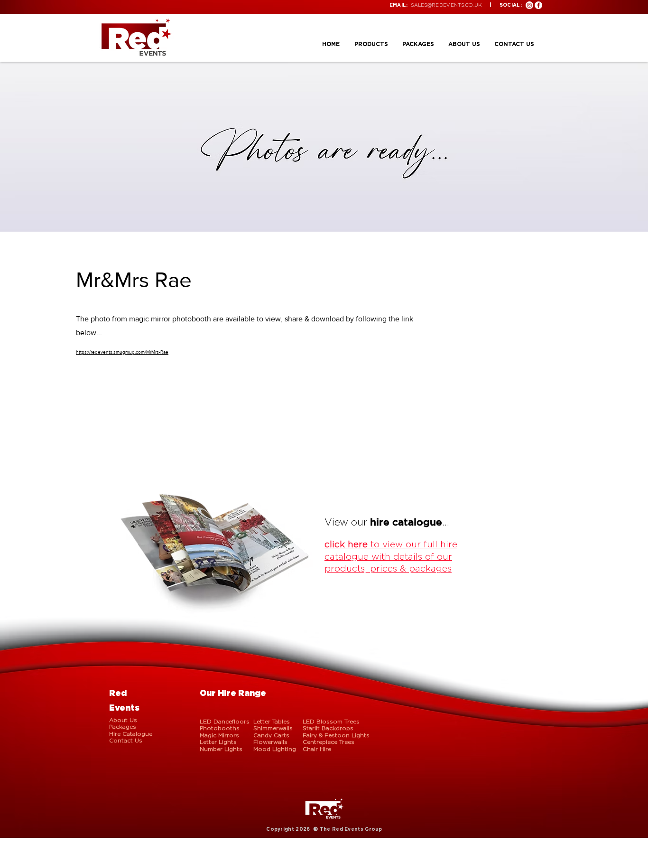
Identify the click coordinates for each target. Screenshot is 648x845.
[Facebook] (538, 5)
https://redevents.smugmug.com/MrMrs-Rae (122, 352)
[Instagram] (529, 5)
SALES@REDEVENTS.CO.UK (446, 5)
